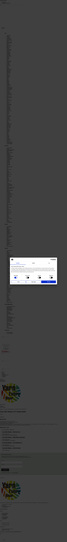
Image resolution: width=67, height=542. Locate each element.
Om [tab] (49, 263)
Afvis (18, 281)
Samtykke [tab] (18, 263)
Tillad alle (48, 281)
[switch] (27, 277)
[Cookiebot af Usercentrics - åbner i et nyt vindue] (51, 259)
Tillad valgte (33, 281)
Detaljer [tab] (33, 263)
